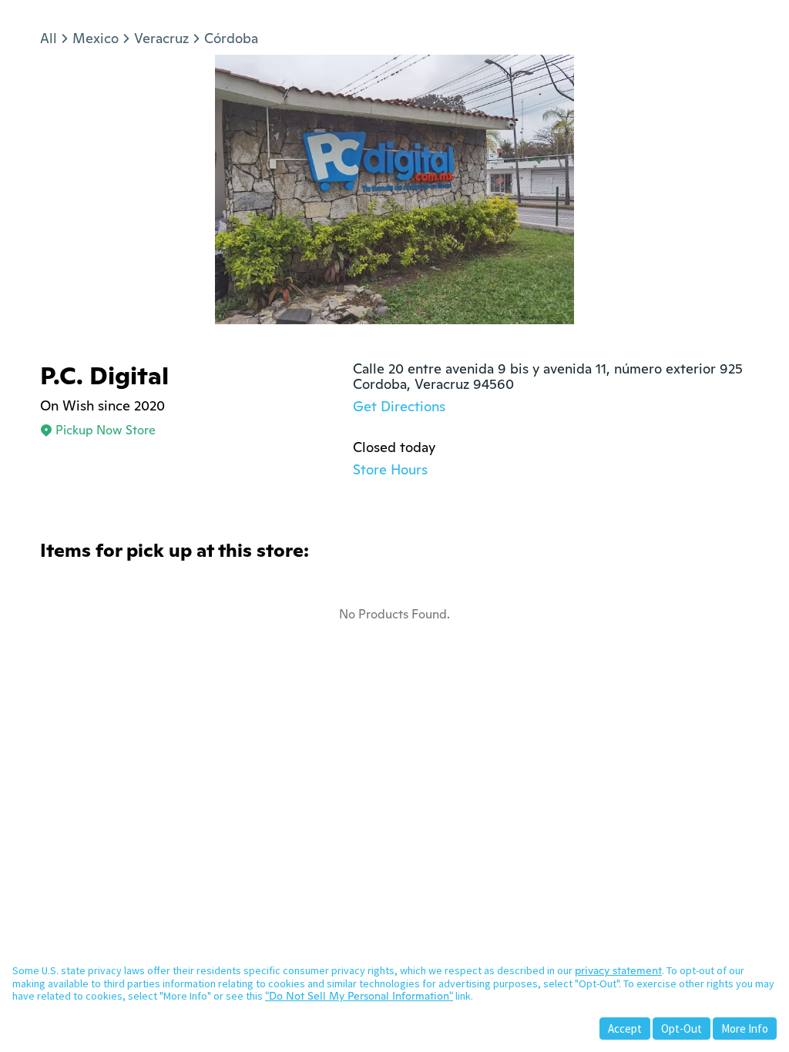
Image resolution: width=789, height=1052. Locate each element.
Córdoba (231, 38)
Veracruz (161, 38)
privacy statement (618, 970)
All (48, 38)
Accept (625, 1028)
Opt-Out (681, 1028)
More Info (744, 1028)
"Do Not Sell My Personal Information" (359, 996)
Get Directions (399, 406)
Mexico (95, 38)
